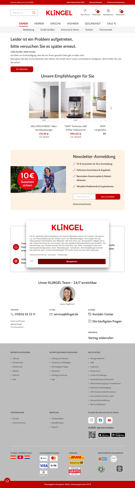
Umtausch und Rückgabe (61, 362)
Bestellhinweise (58, 423)
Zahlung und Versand (60, 358)
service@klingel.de (66, 314)
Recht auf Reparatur (98, 404)
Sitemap (16, 358)
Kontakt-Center (102, 314)
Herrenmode (18, 367)
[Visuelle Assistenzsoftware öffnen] (118, 468)
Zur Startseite (22, 69)
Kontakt (16, 418)
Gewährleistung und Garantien (102, 379)
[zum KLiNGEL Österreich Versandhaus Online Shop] (13, 457)
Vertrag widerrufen (100, 338)
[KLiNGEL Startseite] (59, 12)
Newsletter (56, 371)
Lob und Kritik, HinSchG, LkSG (101, 396)
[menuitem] (23, 23)
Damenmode (18, 362)
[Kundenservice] (7, 481)
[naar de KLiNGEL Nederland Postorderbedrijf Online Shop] (27, 457)
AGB (92, 362)
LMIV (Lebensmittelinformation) (102, 392)
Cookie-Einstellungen (98, 375)
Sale (14, 379)
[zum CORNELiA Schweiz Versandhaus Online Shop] (20, 457)
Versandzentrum (19, 423)
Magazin (55, 427)
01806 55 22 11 (25, 314)
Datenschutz (95, 371)
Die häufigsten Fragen (107, 321)
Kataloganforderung (59, 375)
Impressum (94, 367)
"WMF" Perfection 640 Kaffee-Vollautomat (75, 128)
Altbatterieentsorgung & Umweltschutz (105, 383)
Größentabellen (58, 418)
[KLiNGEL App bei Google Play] (118, 434)
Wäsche (16, 371)
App (53, 379)
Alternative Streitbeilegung (100, 387)
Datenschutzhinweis (82, 204)
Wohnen (16, 375)
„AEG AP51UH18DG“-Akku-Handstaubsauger (43, 128)
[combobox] (24, 12)
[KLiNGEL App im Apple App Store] (104, 435)
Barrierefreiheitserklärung (99, 400)
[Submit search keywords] (34, 12)
